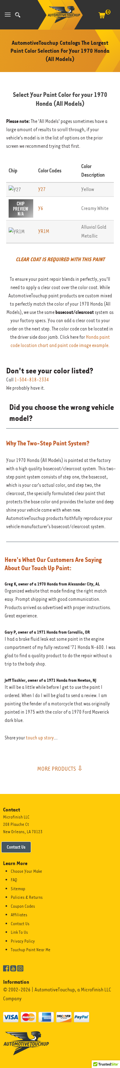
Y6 (40, 208)
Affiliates (19, 914)
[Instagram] (20, 967)
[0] (102, 18)
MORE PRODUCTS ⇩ (60, 768)
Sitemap (18, 888)
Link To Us (19, 932)
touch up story (40, 738)
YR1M (43, 231)
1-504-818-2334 (31, 380)
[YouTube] (13, 967)
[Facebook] (6, 967)
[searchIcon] (17, 14)
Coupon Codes (23, 906)
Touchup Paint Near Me (30, 949)
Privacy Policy (23, 941)
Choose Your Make (26, 871)
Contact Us (16, 847)
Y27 (42, 189)
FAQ (14, 879)
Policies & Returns (27, 897)
